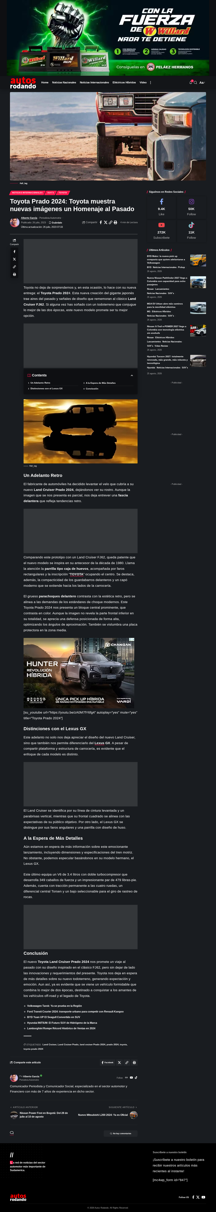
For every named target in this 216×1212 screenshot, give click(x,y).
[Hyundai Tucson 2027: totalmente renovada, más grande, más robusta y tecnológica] (198, 361)
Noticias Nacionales (156, 293)
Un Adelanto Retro (40, 382)
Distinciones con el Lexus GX (46, 388)
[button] (150, 82)
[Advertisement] (81, 261)
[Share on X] (105, 222)
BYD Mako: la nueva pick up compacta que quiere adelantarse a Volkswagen (166, 259)
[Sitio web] (126, 1077)
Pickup (181, 267)
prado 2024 (113, 1044)
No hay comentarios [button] (122, 1133)
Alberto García (29, 218)
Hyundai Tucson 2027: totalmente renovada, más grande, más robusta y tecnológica (167, 359)
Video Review (161, 346)
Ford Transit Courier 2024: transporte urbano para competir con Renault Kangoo (75, 1011)
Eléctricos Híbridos (161, 311)
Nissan (150, 289)
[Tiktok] (191, 231)
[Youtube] (161, 231)
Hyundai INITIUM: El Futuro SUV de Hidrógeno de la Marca (62, 1022)
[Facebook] (161, 207)
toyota (123, 1044)
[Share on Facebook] (101, 222)
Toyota (63, 193)
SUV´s (50, 193)
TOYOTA (76, 574)
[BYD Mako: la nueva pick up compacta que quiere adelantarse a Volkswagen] (198, 260)
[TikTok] (136, 1077)
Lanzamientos (162, 289)
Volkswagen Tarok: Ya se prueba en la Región (54, 1006)
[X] (197, 1197)
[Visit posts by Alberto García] (14, 222)
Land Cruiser (49, 1044)
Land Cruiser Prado (68, 1044)
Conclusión (92, 388)
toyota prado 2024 (33, 1049)
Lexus (99, 743)
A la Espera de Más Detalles (101, 383)
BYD (149, 267)
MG (148, 311)
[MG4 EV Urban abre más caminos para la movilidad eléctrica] (198, 308)
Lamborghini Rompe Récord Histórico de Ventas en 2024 (61, 1028)
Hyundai (151, 367)
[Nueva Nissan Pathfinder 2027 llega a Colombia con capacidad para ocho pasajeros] (198, 282)
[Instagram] (191, 207)
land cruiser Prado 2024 (92, 1044)
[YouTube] (131, 1077)
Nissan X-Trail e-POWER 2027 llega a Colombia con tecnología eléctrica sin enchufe (166, 329)
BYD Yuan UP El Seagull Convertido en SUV (53, 1017)
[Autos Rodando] (23, 82)
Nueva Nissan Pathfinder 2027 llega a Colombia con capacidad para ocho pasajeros (167, 281)
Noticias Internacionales (27, 193)
